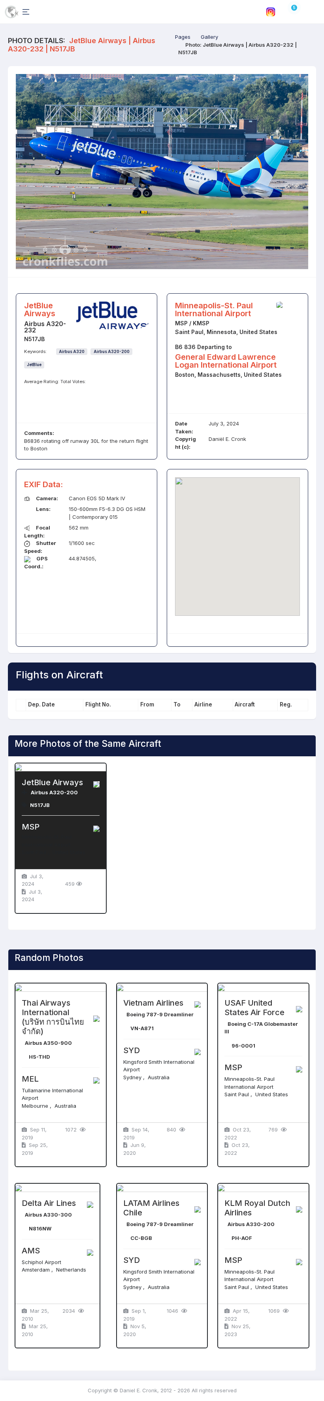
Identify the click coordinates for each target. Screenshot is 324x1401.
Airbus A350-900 (48, 1043)
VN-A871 (142, 1028)
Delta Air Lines (49, 1203)
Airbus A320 (72, 351)
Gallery (209, 37)
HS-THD (39, 1057)
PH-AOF (242, 1238)
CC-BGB (141, 1238)
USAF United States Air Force (254, 1007)
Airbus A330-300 (48, 1214)
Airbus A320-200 (112, 351)
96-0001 (243, 1045)
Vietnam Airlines (153, 1003)
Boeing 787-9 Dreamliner (160, 1014)
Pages (182, 37)
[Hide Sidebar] (24, 11)
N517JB (40, 805)
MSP (31, 826)
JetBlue (34, 365)
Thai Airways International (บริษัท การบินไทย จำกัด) (53, 1017)
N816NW (40, 1228)
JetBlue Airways (52, 782)
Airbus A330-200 (251, 1224)
